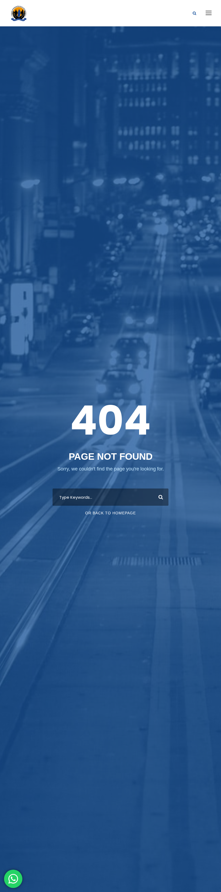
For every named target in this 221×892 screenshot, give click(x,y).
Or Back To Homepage (110, 513)
